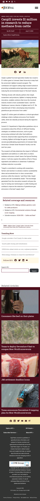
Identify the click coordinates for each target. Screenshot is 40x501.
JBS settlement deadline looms (15, 379)
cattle (22, 225)
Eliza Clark (12, 227)
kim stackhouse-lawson (23, 227)
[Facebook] (15, 72)
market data (25, 467)
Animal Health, (5, 16)
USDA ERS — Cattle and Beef (26, 215)
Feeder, (21, 16)
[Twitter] (20, 72)
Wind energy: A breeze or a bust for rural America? (18, 255)
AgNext (10, 225)
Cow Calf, (16, 16)
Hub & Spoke (23, 494)
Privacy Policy (16, 497)
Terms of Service (7, 497)
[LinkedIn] (24, 72)
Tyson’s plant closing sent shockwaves (14, 244)
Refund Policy (33, 497)
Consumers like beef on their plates (17, 316)
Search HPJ (5, 267)
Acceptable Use (25, 497)
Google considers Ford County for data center (16, 238)
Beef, (11, 16)
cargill (18, 225)
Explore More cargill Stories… (11, 35)
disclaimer (23, 483)
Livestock (27, 16)
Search (34, 271)
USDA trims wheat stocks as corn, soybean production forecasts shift (20, 249)
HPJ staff (11, 31)
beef (14, 225)
